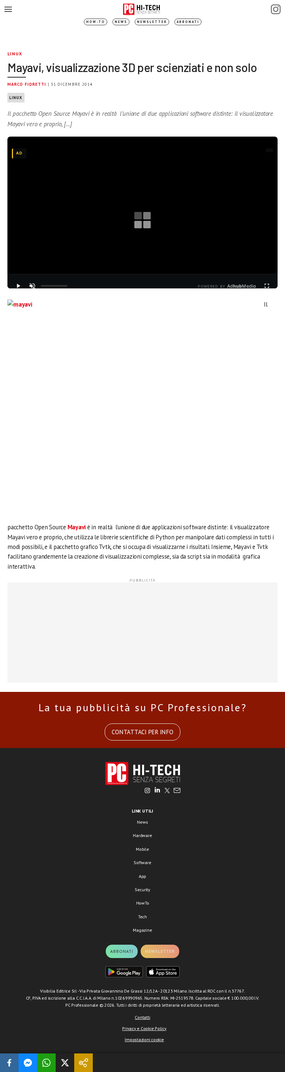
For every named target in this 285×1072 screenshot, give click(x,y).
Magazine (142, 930)
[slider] (54, 286)
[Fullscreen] (267, 286)
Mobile (142, 849)
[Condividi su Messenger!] (28, 1062)
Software (142, 862)
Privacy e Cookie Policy (144, 1028)
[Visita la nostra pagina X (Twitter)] (167, 791)
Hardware (142, 835)
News (121, 22)
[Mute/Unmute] (32, 286)
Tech (142, 916)
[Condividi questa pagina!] (83, 1062)
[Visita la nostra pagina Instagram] (147, 791)
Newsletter (152, 22)
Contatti (142, 1017)
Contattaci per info (142, 732)
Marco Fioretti (26, 84)
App (142, 876)
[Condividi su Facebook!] (9, 1062)
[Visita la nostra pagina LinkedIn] (157, 791)
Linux (14, 53)
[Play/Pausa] (18, 286)
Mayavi (77, 527)
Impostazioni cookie (144, 1039)
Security (142, 889)
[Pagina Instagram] (275, 9)
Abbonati (188, 22)
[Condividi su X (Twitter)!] (65, 1062)
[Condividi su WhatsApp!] (46, 1062)
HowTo (142, 903)
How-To (95, 22)
